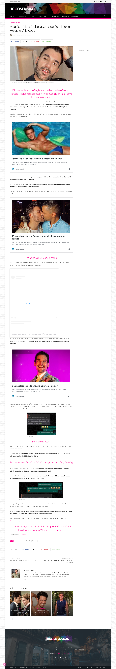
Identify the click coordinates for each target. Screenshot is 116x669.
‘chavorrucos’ (15, 521)
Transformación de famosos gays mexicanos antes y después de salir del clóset (41, 612)
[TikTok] (103, 1)
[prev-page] (11, 619)
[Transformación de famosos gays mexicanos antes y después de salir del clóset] (41, 603)
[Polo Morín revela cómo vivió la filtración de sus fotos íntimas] (62, 603)
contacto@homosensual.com (61, 653)
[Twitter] (99, 1)
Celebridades (15, 22)
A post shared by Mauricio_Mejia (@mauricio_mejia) (26, 334)
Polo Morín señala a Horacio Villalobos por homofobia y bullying (41, 462)
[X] (28, 579)
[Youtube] (101, 1)
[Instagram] (97, 1)
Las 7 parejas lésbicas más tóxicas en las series (23, 560)
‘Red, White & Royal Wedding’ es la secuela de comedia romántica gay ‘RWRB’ (20, 612)
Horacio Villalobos (18, 540)
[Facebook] (94, 1)
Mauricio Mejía (27, 540)
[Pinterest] (105, 1)
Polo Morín (34, 540)
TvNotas (24, 535)
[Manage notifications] (4, 664)
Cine (20, 608)
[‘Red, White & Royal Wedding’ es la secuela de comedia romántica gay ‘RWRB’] (20, 603)
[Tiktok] (65, 658)
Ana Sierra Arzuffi (19, 35)
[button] (104, 16)
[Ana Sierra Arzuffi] (11, 35)
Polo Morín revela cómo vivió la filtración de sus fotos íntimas (62, 613)
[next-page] (14, 619)
